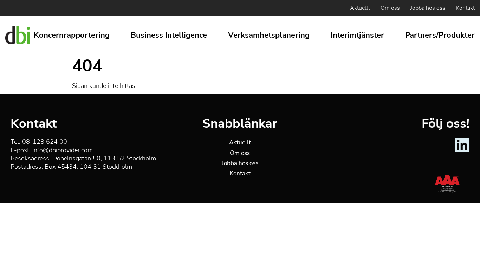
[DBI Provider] (17, 35)
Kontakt (465, 8)
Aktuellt (360, 8)
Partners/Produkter (440, 35)
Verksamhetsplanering (269, 35)
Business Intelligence (169, 35)
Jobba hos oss (427, 8)
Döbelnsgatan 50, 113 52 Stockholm (104, 158)
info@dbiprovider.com (62, 150)
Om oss (390, 8)
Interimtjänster (357, 35)
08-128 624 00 (44, 141)
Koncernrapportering (72, 35)
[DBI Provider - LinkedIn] (462, 151)
